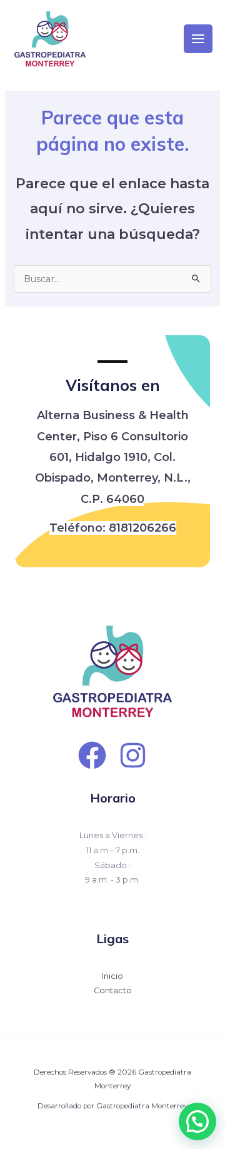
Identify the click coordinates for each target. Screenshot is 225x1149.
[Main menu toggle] (198, 38)
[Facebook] (92, 755)
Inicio (112, 976)
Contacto (113, 990)
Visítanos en (113, 385)
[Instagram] (133, 755)
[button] (197, 1121)
